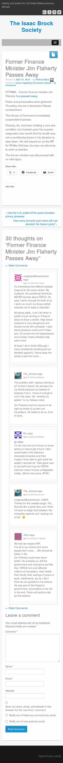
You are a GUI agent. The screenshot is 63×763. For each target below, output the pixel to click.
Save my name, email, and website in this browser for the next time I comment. (28, 708)
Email (9, 678)
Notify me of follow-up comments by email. (32, 715)
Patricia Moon (42, 79)
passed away (29, 96)
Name (9, 666)
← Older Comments (16, 265)
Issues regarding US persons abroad (33, 82)
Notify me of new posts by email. (27, 721)
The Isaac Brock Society (31, 26)
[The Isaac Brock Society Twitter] (59, 12)
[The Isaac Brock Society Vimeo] (54, 12)
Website (9, 690)
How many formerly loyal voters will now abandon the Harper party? (35, 222)
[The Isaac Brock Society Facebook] (49, 12)
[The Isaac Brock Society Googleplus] (45, 12)
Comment (11, 631)
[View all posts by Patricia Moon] (52, 79)
